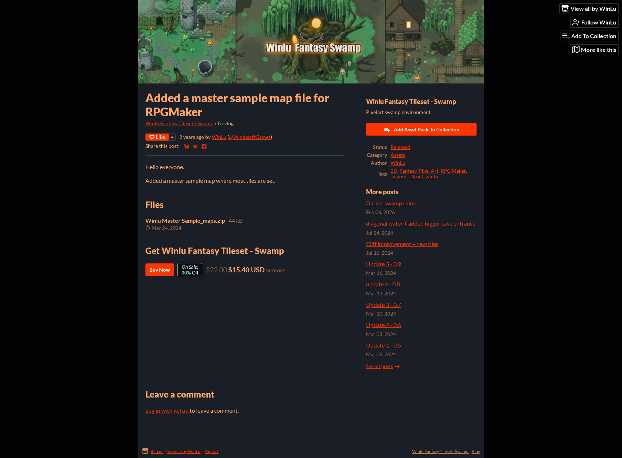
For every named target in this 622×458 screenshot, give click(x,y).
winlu (431, 177)
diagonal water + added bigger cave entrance (420, 223)
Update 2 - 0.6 (383, 324)
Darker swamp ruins (391, 203)
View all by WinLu (183, 451)
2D (394, 171)
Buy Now (159, 270)
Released (400, 147)
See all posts (379, 366)
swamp (398, 177)
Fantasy (408, 171)
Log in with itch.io (167, 410)
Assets (398, 155)
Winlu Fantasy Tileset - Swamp (179, 123)
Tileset (416, 177)
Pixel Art (428, 171)
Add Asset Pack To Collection (426, 129)
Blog (476, 451)
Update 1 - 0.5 (383, 345)
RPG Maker (453, 171)
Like (160, 137)
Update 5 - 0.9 (383, 263)
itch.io (157, 451)
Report (211, 451)
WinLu (219, 137)
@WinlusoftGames (250, 137)
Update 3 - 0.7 (383, 304)
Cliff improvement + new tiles (402, 243)
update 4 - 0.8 (383, 284)
